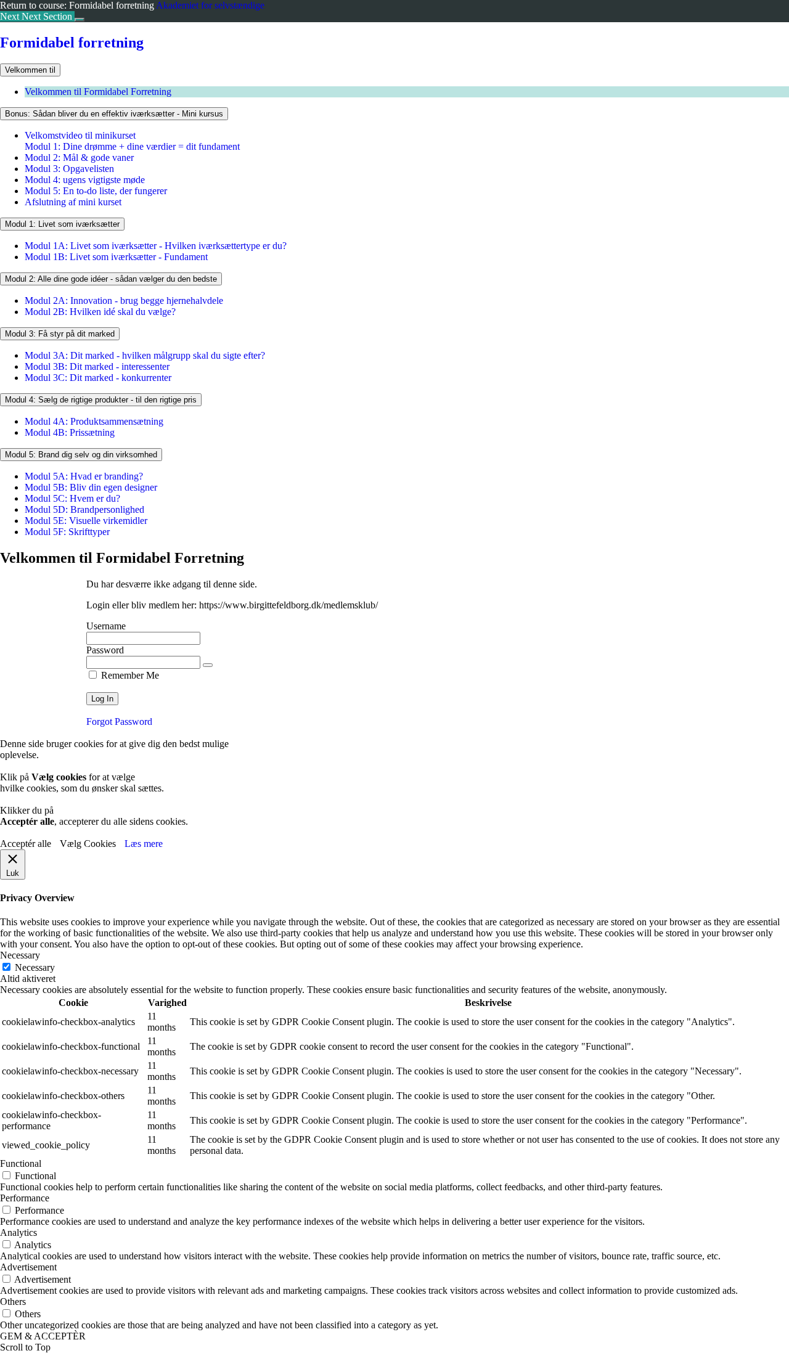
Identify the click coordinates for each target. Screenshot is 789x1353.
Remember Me (129, 675)
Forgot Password (119, 721)
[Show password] (208, 665)
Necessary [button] (20, 955)
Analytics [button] (18, 1232)
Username (106, 626)
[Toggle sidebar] (79, 20)
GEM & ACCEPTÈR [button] (43, 1336)
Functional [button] (20, 1163)
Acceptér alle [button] (25, 843)
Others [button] (13, 1301)
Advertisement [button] (28, 1267)
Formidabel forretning (72, 43)
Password (105, 650)
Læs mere (144, 843)
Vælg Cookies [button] (88, 843)
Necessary (35, 967)
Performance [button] (24, 1198)
